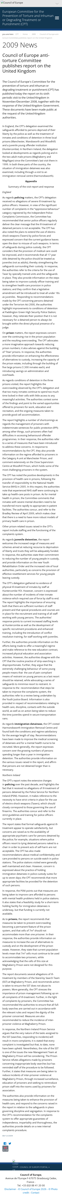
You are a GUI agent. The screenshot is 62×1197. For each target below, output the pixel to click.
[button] (31, 3)
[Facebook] (4, 1143)
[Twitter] (9, 1143)
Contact (35, 1192)
